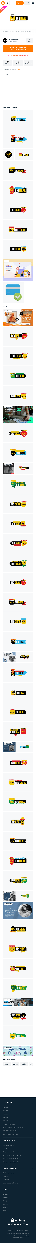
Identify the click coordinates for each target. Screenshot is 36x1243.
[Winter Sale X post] (17, 967)
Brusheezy (6, 1165)
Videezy (5, 1171)
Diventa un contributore (10, 1240)
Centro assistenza (8, 1230)
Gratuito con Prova (18, 48)
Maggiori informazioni (11, 73)
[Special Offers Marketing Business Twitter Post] (17, 425)
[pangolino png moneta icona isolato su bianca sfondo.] (8, 153)
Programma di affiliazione (11, 1209)
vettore (6, 1121)
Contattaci (6, 1234)
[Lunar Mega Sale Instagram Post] (8, 479)
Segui (29, 41)
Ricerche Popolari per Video (11, 1219)
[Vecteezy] (3, 3)
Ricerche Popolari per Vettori (12, 1212)
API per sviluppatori (9, 1181)
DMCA (5, 1206)
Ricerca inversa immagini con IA (13, 1185)
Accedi (27, 3)
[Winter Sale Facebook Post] (9, 680)
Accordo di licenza (8, 1202)
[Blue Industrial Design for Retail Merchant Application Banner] (17, 1059)
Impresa (5, 1175)
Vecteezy (5, 1168)
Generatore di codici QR (10, 1191)
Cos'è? (18, 69)
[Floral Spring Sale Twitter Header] (17, 1108)
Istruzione (6, 1178)
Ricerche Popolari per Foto (11, 1216)
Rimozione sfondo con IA (10, 1188)
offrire (24, 1121)
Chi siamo (6, 1237)
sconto (15, 1121)
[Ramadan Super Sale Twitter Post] (17, 328)
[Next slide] (29, 1121)
